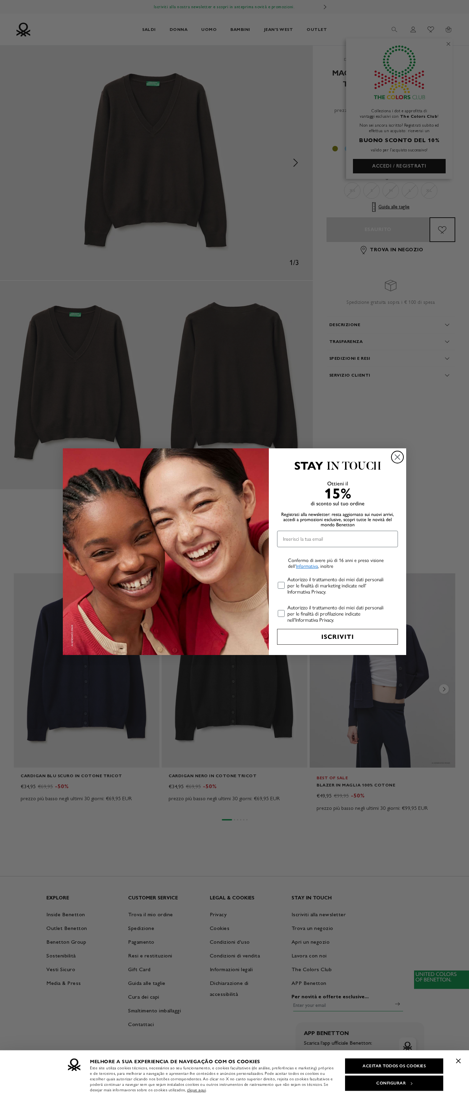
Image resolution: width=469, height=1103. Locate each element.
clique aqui (196, 1090)
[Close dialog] (397, 457)
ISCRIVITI (337, 637)
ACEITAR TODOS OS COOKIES (394, 1066)
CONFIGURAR (391, 1083)
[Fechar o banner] (458, 1060)
